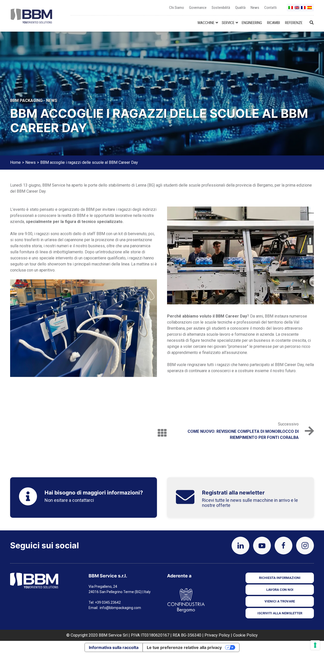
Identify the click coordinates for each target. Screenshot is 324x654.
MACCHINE (206, 22)
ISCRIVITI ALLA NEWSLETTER (279, 613)
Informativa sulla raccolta (113, 647)
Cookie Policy (245, 635)
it (290, 9)
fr (303, 9)
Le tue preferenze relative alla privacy (184, 647)
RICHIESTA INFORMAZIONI (279, 578)
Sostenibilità (221, 7)
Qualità (240, 7)
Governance (198, 7)
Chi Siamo (176, 7)
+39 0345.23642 (108, 602)
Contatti (270, 7)
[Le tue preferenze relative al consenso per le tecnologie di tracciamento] (315, 645)
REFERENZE (293, 22)
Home (15, 163)
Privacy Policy (217, 635)
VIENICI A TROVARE (280, 601)
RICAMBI (273, 22)
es (309, 9)
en (297, 9)
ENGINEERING (252, 22)
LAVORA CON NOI (279, 590)
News (255, 7)
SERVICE (228, 22)
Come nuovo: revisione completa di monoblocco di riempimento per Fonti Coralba (243, 434)
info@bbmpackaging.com (120, 608)
